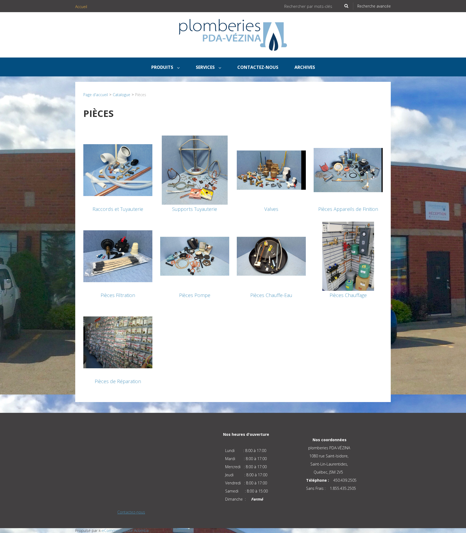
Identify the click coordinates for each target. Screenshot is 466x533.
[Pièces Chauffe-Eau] (271, 255)
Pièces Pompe (194, 295)
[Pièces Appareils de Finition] (348, 169)
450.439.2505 (345, 480)
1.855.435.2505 (343, 488)
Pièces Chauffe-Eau (271, 295)
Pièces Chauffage (348, 295)
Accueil (81, 6)
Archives (304, 67)
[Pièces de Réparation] (117, 342)
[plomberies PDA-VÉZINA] (233, 35)
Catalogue (121, 94)
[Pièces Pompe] (194, 255)
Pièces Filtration (118, 295)
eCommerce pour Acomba (125, 530)
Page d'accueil (95, 94)
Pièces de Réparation (118, 381)
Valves (271, 209)
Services (206, 67)
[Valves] (271, 169)
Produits (162, 67)
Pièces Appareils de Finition (348, 209)
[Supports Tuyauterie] (194, 169)
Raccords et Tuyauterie (117, 209)
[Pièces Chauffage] (348, 255)
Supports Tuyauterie (194, 209)
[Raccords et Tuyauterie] (117, 169)
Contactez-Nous (257, 67)
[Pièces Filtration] (117, 255)
